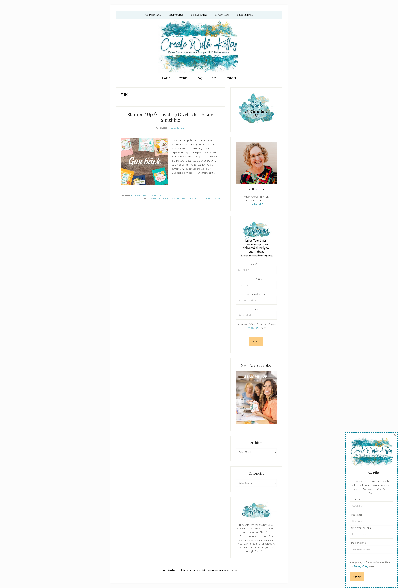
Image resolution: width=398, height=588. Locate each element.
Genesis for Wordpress (207, 570)
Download (177, 198)
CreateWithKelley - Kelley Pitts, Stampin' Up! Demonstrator (199, 46)
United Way (209, 198)
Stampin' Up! (155, 195)
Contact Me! (256, 204)
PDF (192, 198)
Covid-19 (169, 198)
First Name (256, 278)
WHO (217, 198)
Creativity (146, 195)
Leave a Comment (177, 128)
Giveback (186, 198)
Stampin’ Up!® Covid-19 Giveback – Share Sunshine (170, 117)
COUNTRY (256, 263)
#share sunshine (158, 198)
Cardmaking (136, 195)
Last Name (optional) (256, 293)
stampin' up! (199, 198)
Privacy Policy (253, 327)
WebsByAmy (231, 570)
